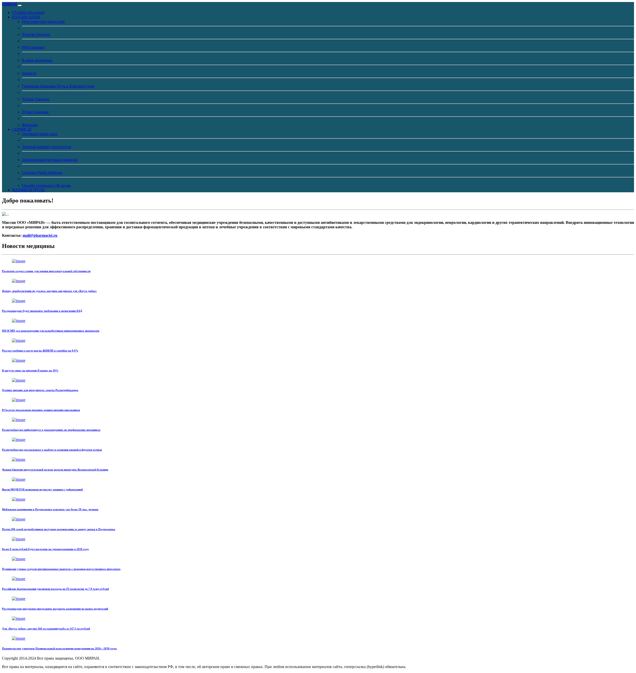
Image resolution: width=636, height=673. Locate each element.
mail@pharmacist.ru (40, 235)
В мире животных (37, 60)
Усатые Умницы (35, 99)
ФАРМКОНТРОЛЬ (28, 190)
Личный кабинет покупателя (46, 147)
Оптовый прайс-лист (40, 134)
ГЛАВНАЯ (28, 12)
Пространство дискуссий (43, 21)
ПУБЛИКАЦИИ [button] (26, 17)
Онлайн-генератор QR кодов (46, 185)
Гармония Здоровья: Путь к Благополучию (58, 86)
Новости (29, 73)
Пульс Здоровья (35, 112)
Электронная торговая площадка (50, 160)
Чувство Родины (36, 34)
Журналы (30, 125)
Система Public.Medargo (42, 172)
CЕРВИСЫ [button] (21, 129)
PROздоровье (33, 47)
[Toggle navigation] (20, 5)
